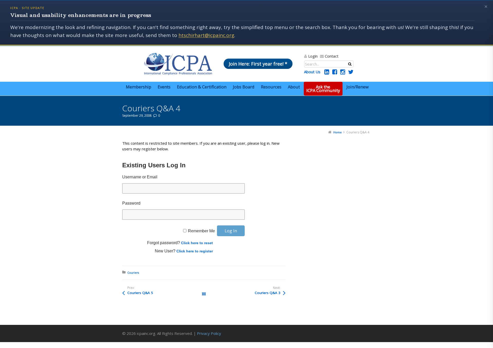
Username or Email (139, 177)
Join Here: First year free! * (258, 64)
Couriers (133, 272)
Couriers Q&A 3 (267, 292)
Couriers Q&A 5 (140, 292)
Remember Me (201, 231)
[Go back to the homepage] (177, 64)
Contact (331, 56)
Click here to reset (197, 243)
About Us (312, 71)
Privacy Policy (209, 333)
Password (131, 203)
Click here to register (194, 251)
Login (313, 56)
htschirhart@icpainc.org (206, 35)
